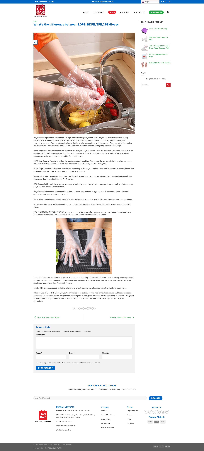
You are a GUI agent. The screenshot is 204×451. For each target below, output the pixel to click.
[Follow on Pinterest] (159, 412)
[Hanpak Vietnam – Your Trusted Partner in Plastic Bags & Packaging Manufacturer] (43, 11)
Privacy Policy (105, 419)
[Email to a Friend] (82, 308)
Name (39, 353)
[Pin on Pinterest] (86, 308)
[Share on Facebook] (74, 308)
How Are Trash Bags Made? (48, 317)
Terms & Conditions (107, 415)
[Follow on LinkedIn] (169, 2)
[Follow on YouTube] (167, 412)
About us (104, 410)
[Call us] (167, 2)
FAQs (129, 419)
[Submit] (168, 85)
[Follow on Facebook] (161, 2)
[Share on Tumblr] (94, 308)
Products (98, 12)
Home (86, 12)
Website (105, 353)
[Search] (168, 12)
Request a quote (132, 410)
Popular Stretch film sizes (120, 317)
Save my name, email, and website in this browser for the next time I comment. (70, 363)
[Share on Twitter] (78, 308)
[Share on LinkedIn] (90, 308)
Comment (40, 335)
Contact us (139, 12)
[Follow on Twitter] (163, 2)
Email (72, 353)
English (147, 2)
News (112, 12)
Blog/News (130, 423)
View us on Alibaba (107, 427)
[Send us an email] (165, 2)
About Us (124, 12)
